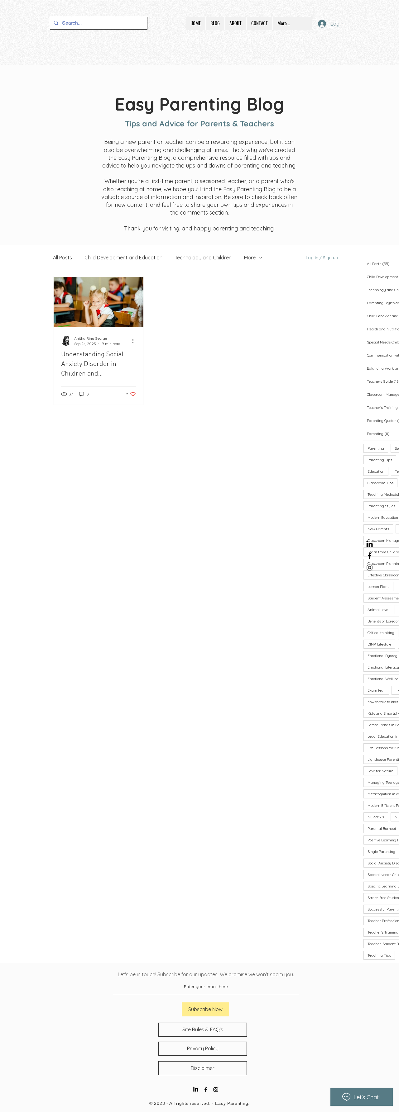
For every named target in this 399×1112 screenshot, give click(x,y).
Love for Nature (380, 771)
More (250, 257)
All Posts (62, 257)
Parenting (376, 448)
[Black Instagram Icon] (369, 567)
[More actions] (135, 340)
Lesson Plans (378, 586)
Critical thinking (381, 632)
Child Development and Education (123, 257)
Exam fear (376, 690)
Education (376, 471)
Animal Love (378, 609)
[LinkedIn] (369, 544)
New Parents (378, 529)
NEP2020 (376, 817)
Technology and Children (203, 257)
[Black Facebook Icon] (369, 556)
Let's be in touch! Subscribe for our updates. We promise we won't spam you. (206, 974)
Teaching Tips (379, 955)
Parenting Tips (380, 459)
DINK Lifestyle (379, 644)
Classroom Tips (380, 482)
